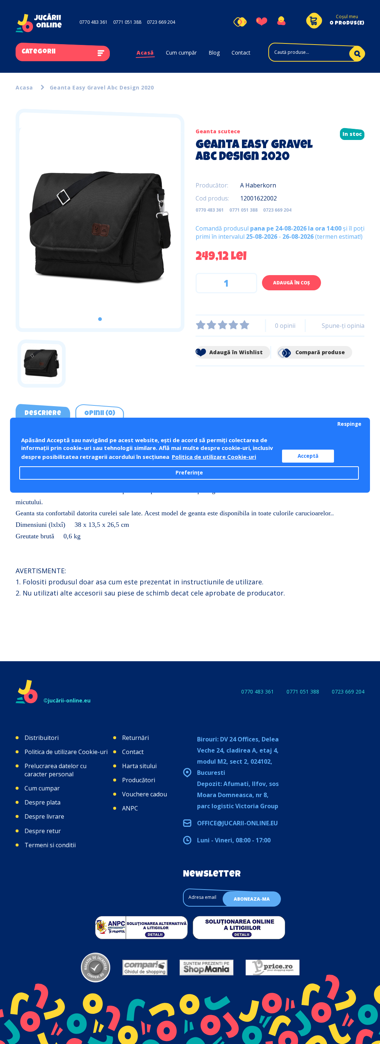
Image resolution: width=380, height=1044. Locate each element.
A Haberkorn (258, 185)
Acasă (145, 52)
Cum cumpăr (181, 52)
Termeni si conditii (50, 845)
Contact (241, 52)
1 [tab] (100, 319)
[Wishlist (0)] (261, 21)
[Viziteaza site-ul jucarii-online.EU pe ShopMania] (206, 967)
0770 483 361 (93, 22)
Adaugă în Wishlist (235, 352)
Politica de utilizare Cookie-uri (66, 752)
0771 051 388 (127, 22)
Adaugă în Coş (291, 283)
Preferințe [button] (189, 472)
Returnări (135, 738)
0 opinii (285, 326)
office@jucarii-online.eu (237, 823)
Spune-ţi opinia (343, 326)
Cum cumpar (42, 788)
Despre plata (42, 802)
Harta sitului (139, 766)
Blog (214, 52)
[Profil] (281, 21)
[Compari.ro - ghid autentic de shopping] (95, 967)
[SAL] (141, 927)
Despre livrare (44, 816)
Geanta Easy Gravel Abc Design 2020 (102, 87)
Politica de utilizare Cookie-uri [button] (214, 456)
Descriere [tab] (42, 413)
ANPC (130, 808)
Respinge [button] (349, 424)
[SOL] (239, 927)
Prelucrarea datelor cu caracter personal (55, 770)
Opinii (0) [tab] (99, 413)
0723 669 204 (161, 22)
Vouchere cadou (144, 794)
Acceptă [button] (308, 456)
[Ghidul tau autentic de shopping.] (144, 967)
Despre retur (42, 831)
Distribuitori (41, 738)
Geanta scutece (218, 131)
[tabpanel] (100, 228)
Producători (138, 780)
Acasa (24, 87)
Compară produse (319, 352)
